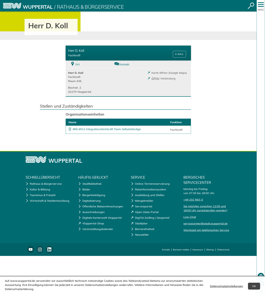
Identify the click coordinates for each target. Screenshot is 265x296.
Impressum (197, 249)
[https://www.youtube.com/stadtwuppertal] (30, 249)
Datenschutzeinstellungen (226, 286)
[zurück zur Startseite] (12, 6)
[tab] (86, 64)
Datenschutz (223, 249)
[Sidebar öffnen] (261, 5)
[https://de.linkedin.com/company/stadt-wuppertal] (49, 249)
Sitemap (210, 249)
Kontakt (166, 249)
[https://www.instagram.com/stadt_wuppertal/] (40, 249)
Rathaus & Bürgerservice (90, 7)
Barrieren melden (181, 249)
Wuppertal (38, 7)
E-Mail (179, 54)
